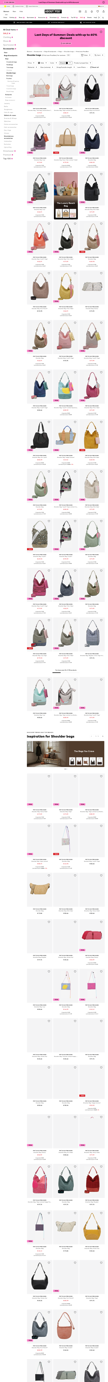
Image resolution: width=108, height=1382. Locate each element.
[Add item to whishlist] (49, 75)
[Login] (86, 11)
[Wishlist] (97, 11)
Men (14, 11)
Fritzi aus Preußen (82, 51)
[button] (86, 55)
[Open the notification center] (91, 11)
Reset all (95, 67)
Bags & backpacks (50, 51)
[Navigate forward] (99, 17)
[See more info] (40, 119)
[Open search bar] (102, 18)
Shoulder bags (69, 51)
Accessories (38, 51)
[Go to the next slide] (103, 736)
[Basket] (103, 11)
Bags (60, 51)
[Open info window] (103, 2)
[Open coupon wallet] (80, 11)
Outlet (8, 6)
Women (6, 11)
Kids (21, 11)
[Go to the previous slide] (91, 736)
